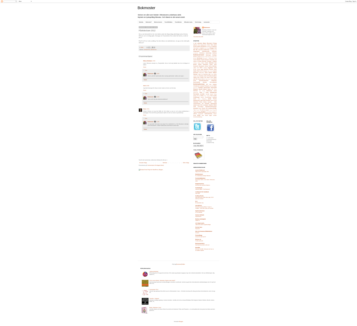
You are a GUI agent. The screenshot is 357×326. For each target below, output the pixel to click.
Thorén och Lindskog (207, 108)
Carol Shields (196, 59)
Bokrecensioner (158, 22)
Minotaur (195, 90)
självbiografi (213, 103)
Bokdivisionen (199, 174)
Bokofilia (197, 247)
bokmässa (202, 53)
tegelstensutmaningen (211, 106)
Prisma (215, 98)
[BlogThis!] (149, 47)
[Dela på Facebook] (153, 47)
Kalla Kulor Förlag (209, 79)
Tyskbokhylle (198, 187)
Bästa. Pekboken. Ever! (155, 307)
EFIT (201, 67)
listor (215, 86)
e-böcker (214, 66)
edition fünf (196, 67)
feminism (206, 69)
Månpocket (195, 92)
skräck (195, 105)
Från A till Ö (200, 71)
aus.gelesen (198, 205)
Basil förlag (206, 48)
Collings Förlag (196, 63)
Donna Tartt (208, 66)
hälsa (199, 74)
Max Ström (214, 89)
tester (200, 108)
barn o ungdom (200, 48)
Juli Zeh (195, 79)
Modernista (209, 90)
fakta (202, 69)
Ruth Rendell (206, 100)
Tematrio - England (154, 298)
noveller (202, 94)
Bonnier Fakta (204, 56)
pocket (202, 97)
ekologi (205, 67)
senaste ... (210, 102)
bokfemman (206, 49)
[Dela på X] (151, 47)
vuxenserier (200, 113)
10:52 (153, 61)
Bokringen (208, 55)
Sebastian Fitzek (197, 102)
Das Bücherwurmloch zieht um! (202, 244)
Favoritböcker (178, 22)
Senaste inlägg (143, 162)
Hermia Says (198, 227)
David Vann (213, 64)
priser (209, 98)
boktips (214, 55)
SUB (194, 106)
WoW (198, 115)
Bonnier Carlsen (197, 56)
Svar (146, 70)
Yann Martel (205, 115)
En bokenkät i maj (199, 202)
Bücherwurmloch (199, 243)
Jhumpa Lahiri (202, 76)
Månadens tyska (188, 22)
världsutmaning (208, 113)
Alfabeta (195, 44)
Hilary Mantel (208, 72)
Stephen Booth (213, 105)
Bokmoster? (149, 22)
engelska (210, 67)
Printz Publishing (202, 98)
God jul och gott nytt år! (200, 236)
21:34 (157, 97)
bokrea (215, 53)
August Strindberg (201, 46)
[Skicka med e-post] (147, 47)
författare (205, 71)
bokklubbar (195, 53)
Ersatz (194, 69)
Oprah (211, 94)
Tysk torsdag (198, 22)
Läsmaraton (207, 22)
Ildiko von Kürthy (212, 74)
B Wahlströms (209, 46)
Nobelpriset (213, 92)
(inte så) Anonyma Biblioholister (203, 231)
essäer (198, 69)
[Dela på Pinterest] (154, 47)
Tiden (194, 110)
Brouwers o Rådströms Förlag (210, 58)
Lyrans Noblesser (200, 170)
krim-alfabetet (213, 82)
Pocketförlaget (208, 97)
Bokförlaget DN (213, 49)
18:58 (147, 85)
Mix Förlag (202, 90)
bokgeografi (196, 51)
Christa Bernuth (202, 61)
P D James (200, 95)
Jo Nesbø (209, 76)
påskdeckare (154, 49)
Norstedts (196, 94)
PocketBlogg (198, 235)
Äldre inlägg (186, 162)
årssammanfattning (197, 116)
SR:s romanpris (204, 105)
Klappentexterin (199, 183)
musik (215, 90)
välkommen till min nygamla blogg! (203, 224)
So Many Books (199, 196)
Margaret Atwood (197, 89)
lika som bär (211, 86)
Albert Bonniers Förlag (210, 43)
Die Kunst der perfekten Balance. (202, 185)
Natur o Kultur (204, 92)
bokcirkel (200, 49)
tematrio (195, 108)
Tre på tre (202, 110)
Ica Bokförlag (204, 74)
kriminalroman (147, 49)
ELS (196, 201)
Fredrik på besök (199, 240)
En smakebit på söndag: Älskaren (202, 175)
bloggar (212, 48)
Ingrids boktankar (200, 211)
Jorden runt (203, 77)
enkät (215, 67)
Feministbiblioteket (200, 178)
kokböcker (214, 80)
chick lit (195, 61)
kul (207, 84)
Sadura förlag (213, 100)
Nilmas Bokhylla (147, 61)
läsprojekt (214, 87)
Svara (144, 67)
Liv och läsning (198, 212)
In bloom (197, 232)
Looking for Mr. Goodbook (202, 192)
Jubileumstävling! (153, 271)
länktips (200, 87)
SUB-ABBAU (200, 106)
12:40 (157, 73)
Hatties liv (197, 220)
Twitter (183, 264)
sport (198, 105)
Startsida (141, 22)
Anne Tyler (210, 45)
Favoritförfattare (168, 22)
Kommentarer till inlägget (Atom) (156, 165)
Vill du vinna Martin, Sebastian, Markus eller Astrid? (162, 280)
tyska (203, 112)
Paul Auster (213, 95)
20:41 (148, 109)
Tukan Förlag (212, 110)
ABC (196, 43)
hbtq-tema (201, 72)
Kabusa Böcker (201, 79)
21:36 (157, 121)
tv (216, 110)
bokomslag (208, 53)
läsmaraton (207, 87)
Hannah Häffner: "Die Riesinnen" (202, 189)
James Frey (196, 75)
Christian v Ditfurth (212, 61)
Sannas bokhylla (199, 215)
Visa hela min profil (198, 36)
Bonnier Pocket (211, 56)
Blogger (181, 321)
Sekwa (205, 102)
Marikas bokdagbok (200, 219)
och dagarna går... (200, 223)
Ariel (144, 85)
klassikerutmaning (203, 80)
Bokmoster (146, 8)
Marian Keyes (207, 89)
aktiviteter (199, 43)
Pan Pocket (207, 95)
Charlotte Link (213, 59)
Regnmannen (198, 216)
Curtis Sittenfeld (209, 63)
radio (201, 100)
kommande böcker (200, 82)
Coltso (202, 63)
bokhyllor (214, 51)
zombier (215, 115)
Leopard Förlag (204, 86)
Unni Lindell (212, 112)
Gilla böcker (210, 71)
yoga (210, 115)
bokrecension (198, 55)
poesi (194, 98)
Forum (211, 69)
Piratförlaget (196, 97)
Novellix (207, 94)
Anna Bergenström (202, 44)
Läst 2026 (197, 193)
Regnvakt (197, 228)
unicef (207, 112)
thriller (215, 108)
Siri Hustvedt (205, 103)
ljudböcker (195, 87)
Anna (144, 109)
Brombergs (199, 58)
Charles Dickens (205, 59)
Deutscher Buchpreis (198, 66)
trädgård (207, 110)
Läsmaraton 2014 (153, 289)
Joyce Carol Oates (212, 77)
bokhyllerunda (205, 51)
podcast (215, 97)
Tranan (197, 110)
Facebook (178, 264)
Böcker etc (198, 239)
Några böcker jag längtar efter (202, 171)
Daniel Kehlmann (203, 64)
